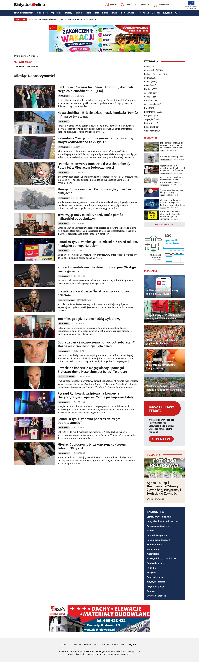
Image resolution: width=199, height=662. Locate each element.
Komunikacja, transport (158, 540)
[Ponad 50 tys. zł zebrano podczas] (34, 428)
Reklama (151, 568)
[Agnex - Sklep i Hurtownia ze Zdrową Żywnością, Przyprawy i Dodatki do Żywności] (164, 468)
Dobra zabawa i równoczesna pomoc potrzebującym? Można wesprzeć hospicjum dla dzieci (96, 344)
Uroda (147, 96)
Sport (88, 13)
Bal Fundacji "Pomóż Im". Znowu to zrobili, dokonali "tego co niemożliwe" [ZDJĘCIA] (95, 89)
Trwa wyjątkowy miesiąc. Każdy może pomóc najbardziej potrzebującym (90, 217)
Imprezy (113, 5)
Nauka (114, 13)
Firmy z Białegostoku (24, 13)
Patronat (87, 644)
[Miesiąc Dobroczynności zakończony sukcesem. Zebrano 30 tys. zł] (34, 453)
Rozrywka (151, 572)
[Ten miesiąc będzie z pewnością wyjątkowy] (34, 326)
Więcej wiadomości (162, 225)
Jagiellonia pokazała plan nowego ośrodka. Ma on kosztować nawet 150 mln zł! (172, 145)
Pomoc (115, 644)
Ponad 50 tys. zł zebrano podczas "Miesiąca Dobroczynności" (89, 421)
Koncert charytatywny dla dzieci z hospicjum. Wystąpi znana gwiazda (97, 269)
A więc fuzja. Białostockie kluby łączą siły (171, 191)
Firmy (128, 5)
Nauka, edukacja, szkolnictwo (161, 558)
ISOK (123, 644)
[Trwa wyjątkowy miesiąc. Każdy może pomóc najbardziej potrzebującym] (34, 224)
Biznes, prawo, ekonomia (159, 517)
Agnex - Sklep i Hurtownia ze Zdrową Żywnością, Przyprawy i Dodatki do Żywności (164, 488)
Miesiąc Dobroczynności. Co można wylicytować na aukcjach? (95, 191)
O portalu (66, 644)
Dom (146, 108)
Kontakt (105, 644)
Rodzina (148, 100)
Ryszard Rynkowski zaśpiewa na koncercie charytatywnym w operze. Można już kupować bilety (96, 395)
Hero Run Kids (90, 19)
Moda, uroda (153, 549)
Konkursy (33, 19)
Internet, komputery (157, 535)
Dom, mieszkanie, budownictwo (162, 521)
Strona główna (21, 56)
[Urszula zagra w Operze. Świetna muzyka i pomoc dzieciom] (34, 300)
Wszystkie (149, 66)
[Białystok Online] (29, 5)
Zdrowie (156, 13)
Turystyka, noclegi (156, 581)
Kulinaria (148, 123)
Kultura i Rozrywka (66, 300)
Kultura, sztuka (154, 544)
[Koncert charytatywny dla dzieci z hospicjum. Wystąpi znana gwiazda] (34, 275)
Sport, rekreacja (155, 577)
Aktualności (63, 96)
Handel (150, 530)
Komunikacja (164, 5)
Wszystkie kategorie (156, 595)
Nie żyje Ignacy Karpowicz (172, 157)
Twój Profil (133, 644)
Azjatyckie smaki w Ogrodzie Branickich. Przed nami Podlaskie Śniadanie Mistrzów (172, 168)
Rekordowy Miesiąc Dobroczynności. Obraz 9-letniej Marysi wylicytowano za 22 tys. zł (95, 140)
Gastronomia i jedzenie (158, 526)
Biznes (105, 13)
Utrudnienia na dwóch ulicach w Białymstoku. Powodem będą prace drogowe (170, 214)
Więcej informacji (155, 499)
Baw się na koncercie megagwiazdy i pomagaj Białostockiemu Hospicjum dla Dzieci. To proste (92, 370)
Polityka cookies (86, 651)
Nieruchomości (127, 13)
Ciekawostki (150, 130)
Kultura (79, 13)
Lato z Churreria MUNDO (48, 19)
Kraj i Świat (149, 127)
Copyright (100, 651)
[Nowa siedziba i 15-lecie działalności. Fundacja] (34, 122)
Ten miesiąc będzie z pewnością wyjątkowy (89, 319)
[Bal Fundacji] (34, 96)
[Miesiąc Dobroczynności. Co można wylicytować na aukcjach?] (34, 198)
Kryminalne (149, 112)
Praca (96, 13)
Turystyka (167, 13)
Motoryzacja (143, 13)
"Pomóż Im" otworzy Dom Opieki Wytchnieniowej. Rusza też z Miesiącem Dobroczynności (94, 166)
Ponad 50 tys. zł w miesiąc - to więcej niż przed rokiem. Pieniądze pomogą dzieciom (98, 244)
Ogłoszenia (144, 5)
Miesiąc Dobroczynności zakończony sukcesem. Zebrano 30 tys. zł (92, 446)
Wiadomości (42, 13)
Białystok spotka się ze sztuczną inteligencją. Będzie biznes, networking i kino (172, 202)
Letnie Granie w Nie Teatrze (71, 19)
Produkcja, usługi (155, 563)
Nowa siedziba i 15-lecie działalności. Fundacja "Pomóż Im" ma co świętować (98, 115)
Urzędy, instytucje (155, 586)
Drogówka (149, 115)
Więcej (178, 13)
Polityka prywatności (68, 651)
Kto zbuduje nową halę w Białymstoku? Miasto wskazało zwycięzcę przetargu (171, 179)
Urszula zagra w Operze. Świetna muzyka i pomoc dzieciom (94, 293)
